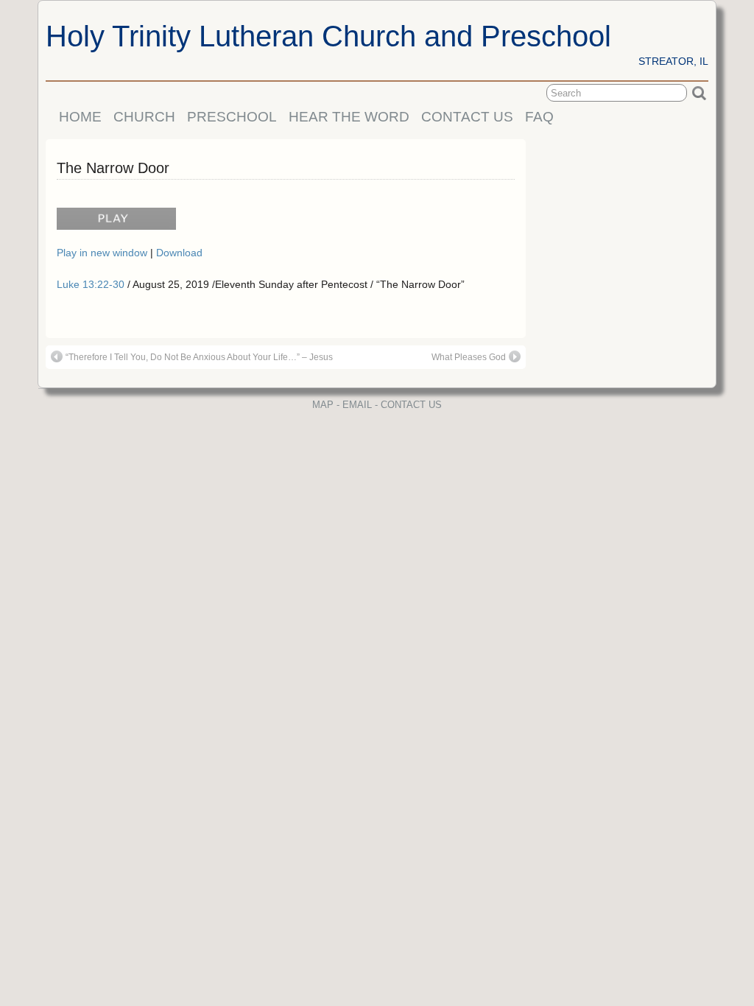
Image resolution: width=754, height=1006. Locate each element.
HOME (80, 116)
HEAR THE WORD (349, 116)
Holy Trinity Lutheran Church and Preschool (328, 36)
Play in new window (103, 252)
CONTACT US (467, 116)
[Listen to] (113, 225)
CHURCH (144, 116)
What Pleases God (468, 357)
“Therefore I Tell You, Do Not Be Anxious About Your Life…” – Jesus (199, 357)
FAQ (539, 116)
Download (179, 252)
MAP (323, 404)
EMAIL (357, 404)
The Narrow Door (113, 168)
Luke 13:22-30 (90, 284)
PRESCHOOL (232, 116)
